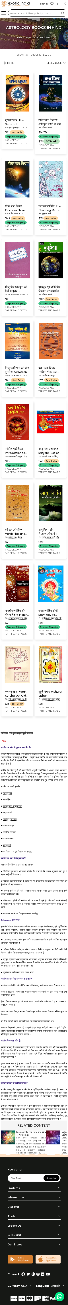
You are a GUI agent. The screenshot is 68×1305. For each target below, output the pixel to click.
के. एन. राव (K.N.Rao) (18, 375)
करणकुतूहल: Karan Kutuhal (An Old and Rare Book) (15, 695)
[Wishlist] (52, 3)
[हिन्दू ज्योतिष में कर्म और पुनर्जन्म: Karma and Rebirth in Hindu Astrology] (17, 358)
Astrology (38, 37)
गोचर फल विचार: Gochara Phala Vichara (15, 210)
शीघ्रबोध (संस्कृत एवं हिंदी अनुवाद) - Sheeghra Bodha (16, 291)
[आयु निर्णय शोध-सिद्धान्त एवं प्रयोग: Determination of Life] (51, 520)
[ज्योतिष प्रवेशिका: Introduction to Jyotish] (17, 439)
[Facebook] (23, 1274)
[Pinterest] (33, 1274)
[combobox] (33, 13)
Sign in (44, 3)
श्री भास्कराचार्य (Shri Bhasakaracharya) (16, 700)
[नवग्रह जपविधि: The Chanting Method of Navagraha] (51, 197)
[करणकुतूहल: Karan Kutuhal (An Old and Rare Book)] (17, 682)
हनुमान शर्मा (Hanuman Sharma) (49, 215)
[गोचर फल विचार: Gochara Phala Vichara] (17, 197)
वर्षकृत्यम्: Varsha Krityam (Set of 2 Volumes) (49, 453)
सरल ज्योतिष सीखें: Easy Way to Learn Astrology (48, 615)
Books (28, 37)
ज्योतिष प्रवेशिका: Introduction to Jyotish (15, 453)
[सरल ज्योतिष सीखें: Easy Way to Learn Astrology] (51, 601)
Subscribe (51, 1178)
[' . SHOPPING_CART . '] (58, 3)
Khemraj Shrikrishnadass (17, 296)
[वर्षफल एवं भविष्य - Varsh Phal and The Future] (17, 520)
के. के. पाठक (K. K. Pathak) (14, 215)
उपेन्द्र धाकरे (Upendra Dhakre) (49, 129)
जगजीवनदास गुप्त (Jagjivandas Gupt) (49, 377)
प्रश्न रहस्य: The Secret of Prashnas (14, 124)
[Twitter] (28, 1274)
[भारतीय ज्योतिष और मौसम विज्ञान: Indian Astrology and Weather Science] (17, 601)
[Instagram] (38, 1274)
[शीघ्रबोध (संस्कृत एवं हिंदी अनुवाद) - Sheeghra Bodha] (17, 277)
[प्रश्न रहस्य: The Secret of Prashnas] (17, 111)
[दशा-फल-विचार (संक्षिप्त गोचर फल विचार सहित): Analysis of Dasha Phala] (51, 358)
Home (19, 37)
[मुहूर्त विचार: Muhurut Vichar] (51, 682)
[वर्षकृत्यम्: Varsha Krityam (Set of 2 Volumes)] (51, 439)
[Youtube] (48, 1274)
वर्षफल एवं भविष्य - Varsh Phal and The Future (15, 534)
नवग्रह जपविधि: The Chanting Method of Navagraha (50, 210)
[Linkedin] (42, 1274)
